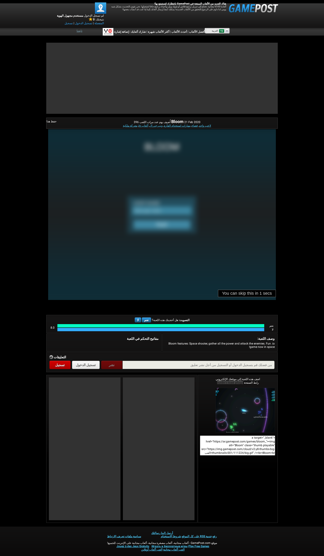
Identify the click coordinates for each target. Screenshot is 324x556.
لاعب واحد (205, 125)
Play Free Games (198, 546)
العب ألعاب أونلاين (151, 549)
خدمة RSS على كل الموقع (197, 536)
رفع (215, 536)
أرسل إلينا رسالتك (162, 533)
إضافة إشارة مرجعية (117, 31)
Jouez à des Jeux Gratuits (132, 546)
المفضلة (99, 23)
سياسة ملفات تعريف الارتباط (124, 536)
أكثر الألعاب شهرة (158, 31)
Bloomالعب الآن (237, 410)
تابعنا (79, 30)
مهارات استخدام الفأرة (177, 125)
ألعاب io (143, 125)
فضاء (195, 125)
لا (138, 320)
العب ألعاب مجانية (174, 549)
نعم (146, 320)
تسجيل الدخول (83, 23)
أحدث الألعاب (179, 31)
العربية (215, 31)
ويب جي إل (156, 125)
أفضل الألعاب (197, 31)
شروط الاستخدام (171, 536)
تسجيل (69, 23)
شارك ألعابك (138, 31)
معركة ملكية (130, 125)
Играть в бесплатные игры (170, 546)
